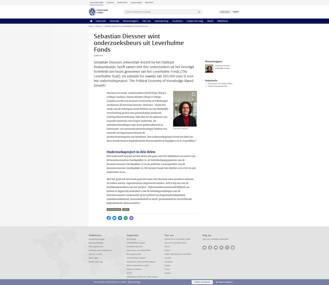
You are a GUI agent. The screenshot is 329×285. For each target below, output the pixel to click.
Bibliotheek (149, 2)
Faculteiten (177, 21)
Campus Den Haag (195, 21)
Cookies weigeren (225, 282)
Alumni (210, 21)
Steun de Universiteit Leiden (175, 243)
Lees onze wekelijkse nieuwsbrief (215, 239)
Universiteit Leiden (96, 2)
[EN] (235, 11)
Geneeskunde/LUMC (135, 246)
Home (91, 26)
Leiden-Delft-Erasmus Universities (177, 254)
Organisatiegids (136, 2)
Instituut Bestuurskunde (217, 86)
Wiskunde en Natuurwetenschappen (141, 262)
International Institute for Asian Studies (142, 277)
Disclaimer (168, 262)
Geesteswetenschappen (136, 243)
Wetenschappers (131, 21)
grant (126, 210)
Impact (167, 250)
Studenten (110, 2)
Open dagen (93, 258)
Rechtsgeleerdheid (134, 254)
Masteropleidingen (96, 243)
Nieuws (98, 26)
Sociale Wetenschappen (136, 258)
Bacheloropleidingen (97, 239)
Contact (167, 273)
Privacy (167, 269)
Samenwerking (161, 21)
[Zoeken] (199, 12)
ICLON (129, 273)
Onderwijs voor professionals (100, 250)
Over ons (147, 21)
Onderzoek (101, 21)
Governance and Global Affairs (220, 83)
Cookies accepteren (202, 282)
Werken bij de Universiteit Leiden (177, 239)
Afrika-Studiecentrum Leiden (138, 265)
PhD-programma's (96, 246)
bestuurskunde (114, 210)
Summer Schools (95, 254)
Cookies (167, 265)
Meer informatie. (134, 282)
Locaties (167, 258)
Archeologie (131, 239)
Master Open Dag (96, 262)
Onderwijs (114, 21)
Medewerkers (122, 2)
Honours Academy (134, 269)
